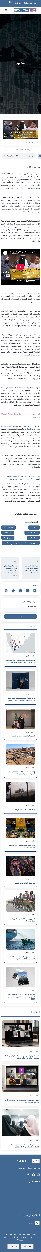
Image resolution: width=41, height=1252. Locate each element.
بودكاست (34, 528)
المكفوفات (33, 538)
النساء (6, 543)
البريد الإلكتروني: (32, 606)
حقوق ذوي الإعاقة (31, 543)
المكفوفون (7, 533)
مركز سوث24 (8, 528)
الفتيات (16, 543)
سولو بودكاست (34, 188)
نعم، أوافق (27, 1246)
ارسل (20, 616)
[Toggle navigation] (6, 10)
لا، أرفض (13, 1246)
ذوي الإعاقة (8, 538)
